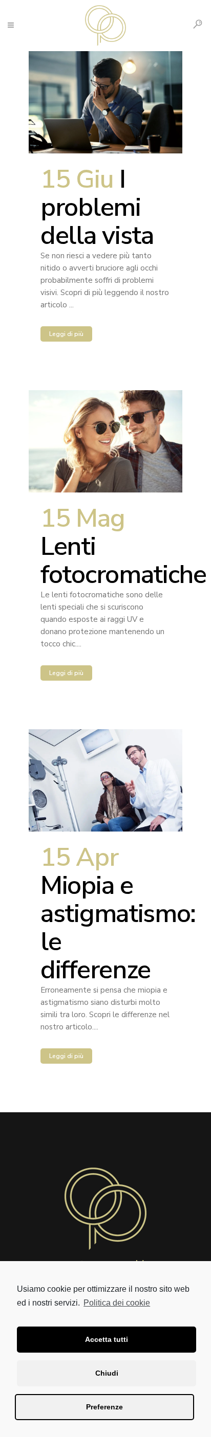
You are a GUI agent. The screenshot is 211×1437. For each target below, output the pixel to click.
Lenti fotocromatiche (123, 560)
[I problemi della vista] (105, 102)
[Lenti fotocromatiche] (105, 441)
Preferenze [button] (104, 1407)
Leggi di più (66, 334)
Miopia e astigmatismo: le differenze (118, 927)
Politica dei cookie (116, 1302)
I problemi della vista (97, 207)
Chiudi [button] (106, 1373)
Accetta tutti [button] (106, 1339)
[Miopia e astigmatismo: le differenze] (105, 780)
